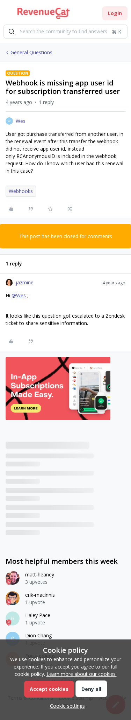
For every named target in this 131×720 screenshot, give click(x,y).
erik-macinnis (40, 594)
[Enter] (11, 32)
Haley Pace (37, 615)
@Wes (19, 295)
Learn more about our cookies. (81, 674)
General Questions (31, 52)
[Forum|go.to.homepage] (43, 13)
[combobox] (65, 32)
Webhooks (21, 191)
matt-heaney (39, 574)
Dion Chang (38, 635)
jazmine (25, 282)
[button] (7, 14)
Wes (21, 121)
